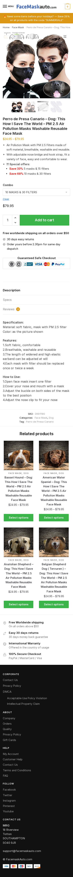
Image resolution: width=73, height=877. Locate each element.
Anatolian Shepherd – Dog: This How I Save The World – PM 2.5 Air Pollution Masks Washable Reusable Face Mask (18, 575)
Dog (51, 417)
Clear (6, 199)
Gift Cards (9, 740)
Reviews (11, 309)
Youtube (8, 811)
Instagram (9, 800)
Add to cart (44, 220)
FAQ (5, 775)
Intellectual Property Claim (23, 703)
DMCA (7, 691)
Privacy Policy (12, 685)
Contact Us (10, 680)
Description (11, 290)
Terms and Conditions (17, 770)
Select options (18, 517)
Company (9, 718)
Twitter (7, 795)
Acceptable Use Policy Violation (27, 698)
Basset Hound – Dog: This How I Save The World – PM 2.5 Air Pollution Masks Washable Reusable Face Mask (18, 489)
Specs (7, 300)
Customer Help (12, 759)
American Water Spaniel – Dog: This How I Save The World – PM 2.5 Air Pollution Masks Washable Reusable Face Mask (54, 491)
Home (6, 27)
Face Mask (18, 27)
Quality (7, 729)
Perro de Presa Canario (40, 421)
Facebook (9, 789)
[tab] (36, 290)
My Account (11, 754)
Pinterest (9, 806)
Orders (7, 723)
